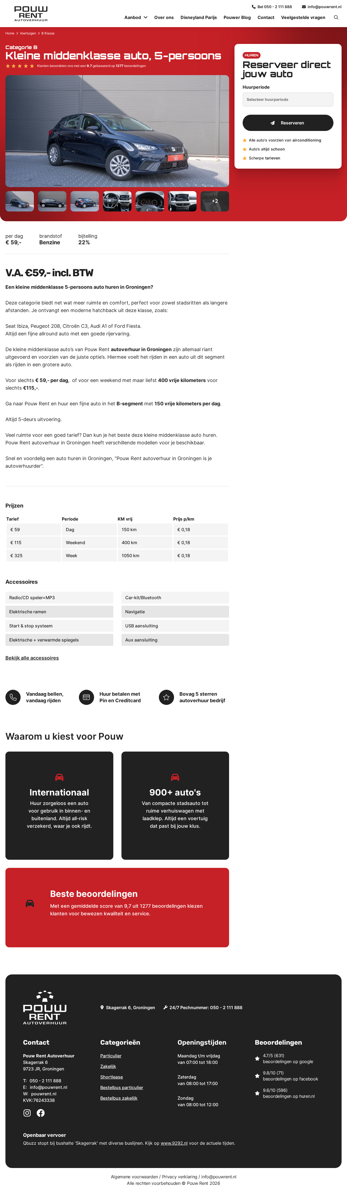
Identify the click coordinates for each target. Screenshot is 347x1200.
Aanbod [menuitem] (132, 17)
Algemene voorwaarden (134, 1176)
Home (9, 33)
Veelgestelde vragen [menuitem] (303, 17)
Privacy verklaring (180, 1176)
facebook (308, 1079)
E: (45, 1087)
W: (39, 1093)
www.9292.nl (174, 1143)
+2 (215, 201)
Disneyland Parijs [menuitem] (199, 17)
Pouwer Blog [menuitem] (237, 17)
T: (42, 1080)
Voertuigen (28, 33)
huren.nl (307, 1096)
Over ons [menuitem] (164, 17)
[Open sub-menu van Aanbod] (145, 17)
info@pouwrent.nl (218, 1176)
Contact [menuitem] (266, 17)
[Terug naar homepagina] (30, 13)
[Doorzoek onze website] (336, 17)
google (306, 1061)
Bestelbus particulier (121, 1087)
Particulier (110, 1055)
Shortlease (111, 1077)
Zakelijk (108, 1066)
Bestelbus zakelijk (118, 1098)
